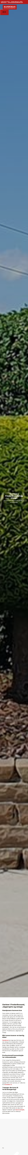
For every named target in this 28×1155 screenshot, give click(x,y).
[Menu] (4, 12)
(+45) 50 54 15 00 (5, 1)
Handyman (5, 1040)
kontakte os (8, 1084)
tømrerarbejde (19, 1109)
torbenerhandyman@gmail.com (15, 2)
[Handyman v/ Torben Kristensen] (9, 10)
